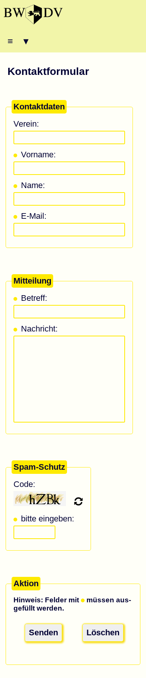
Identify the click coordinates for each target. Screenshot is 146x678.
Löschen (102, 632)
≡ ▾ (17, 41)
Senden (43, 632)
